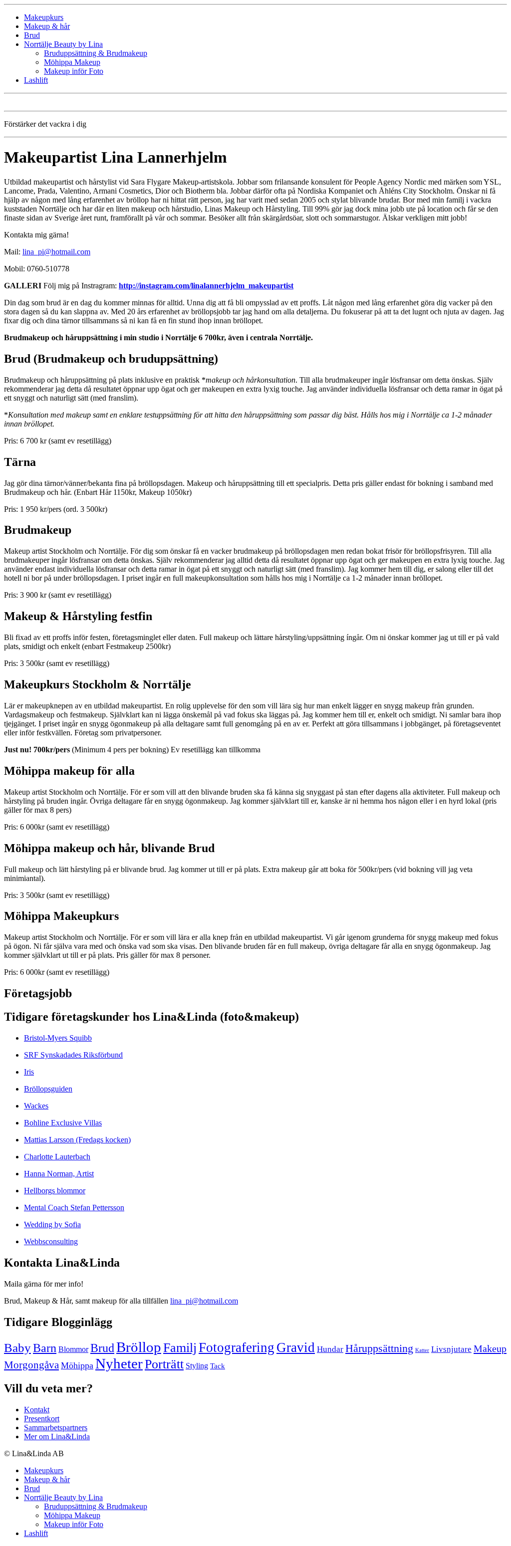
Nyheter (119, 1363)
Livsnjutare (451, 1349)
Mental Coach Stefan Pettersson (74, 1207)
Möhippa (77, 1365)
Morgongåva (31, 1365)
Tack (217, 1366)
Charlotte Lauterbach (57, 1156)
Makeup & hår (47, 26)
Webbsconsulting (51, 1241)
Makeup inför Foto (73, 71)
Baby (17, 1347)
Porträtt (164, 1364)
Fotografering (236, 1347)
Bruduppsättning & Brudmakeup (95, 53)
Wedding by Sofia (52, 1224)
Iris (29, 1072)
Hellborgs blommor (54, 1190)
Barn (44, 1347)
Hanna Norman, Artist (59, 1173)
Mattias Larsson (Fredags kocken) (77, 1139)
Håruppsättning (379, 1348)
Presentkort (41, 1418)
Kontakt (36, 1409)
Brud (32, 35)
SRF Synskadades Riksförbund (73, 1055)
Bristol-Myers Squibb (58, 1038)
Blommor (73, 1349)
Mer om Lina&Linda (57, 1436)
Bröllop (138, 1347)
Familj (180, 1347)
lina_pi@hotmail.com (56, 251)
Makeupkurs (43, 17)
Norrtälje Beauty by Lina (63, 44)
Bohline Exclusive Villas (63, 1122)
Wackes (36, 1106)
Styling (197, 1365)
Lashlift (36, 80)
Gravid (295, 1347)
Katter (422, 1350)
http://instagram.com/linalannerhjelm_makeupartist (206, 285)
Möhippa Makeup (72, 62)
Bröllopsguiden (48, 1089)
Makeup (490, 1348)
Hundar (330, 1349)
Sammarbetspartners (55, 1427)
